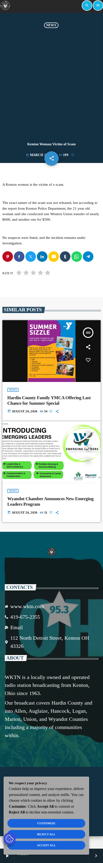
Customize (46, 823)
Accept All (46, 845)
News (51, 25)
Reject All (46, 834)
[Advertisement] (51, 81)
